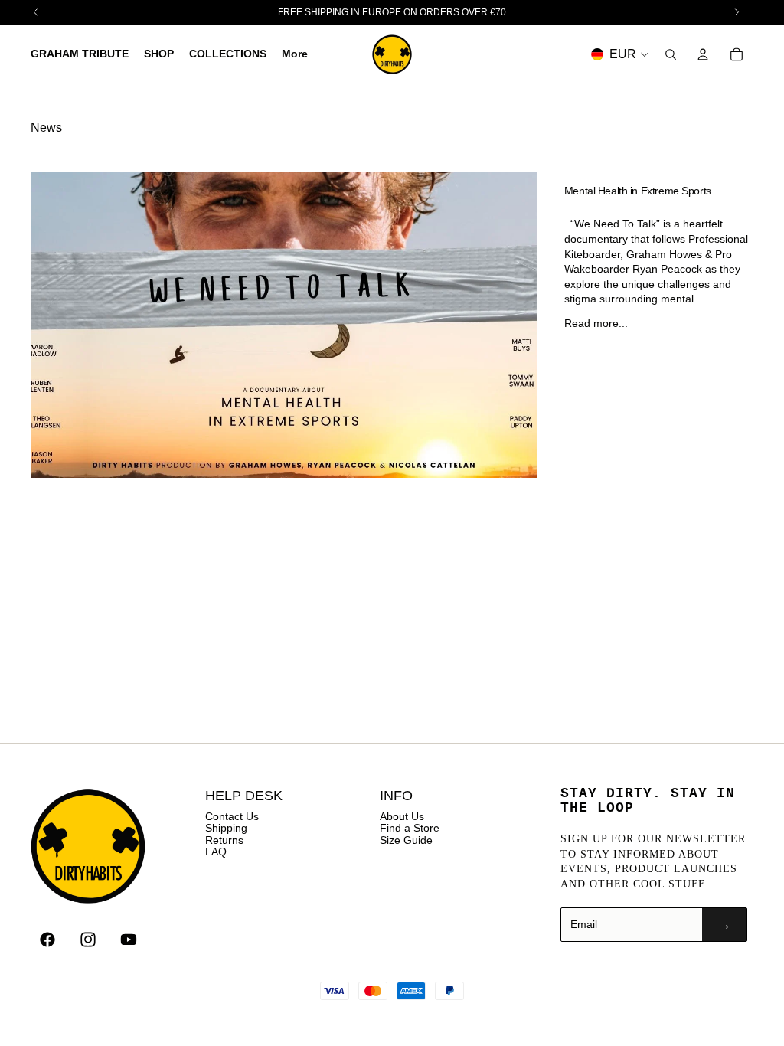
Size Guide (406, 840)
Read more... (596, 323)
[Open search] (671, 54)
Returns (224, 840)
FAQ (216, 851)
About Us (402, 816)
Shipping (226, 828)
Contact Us (232, 816)
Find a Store (409, 828)
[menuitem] (295, 54)
